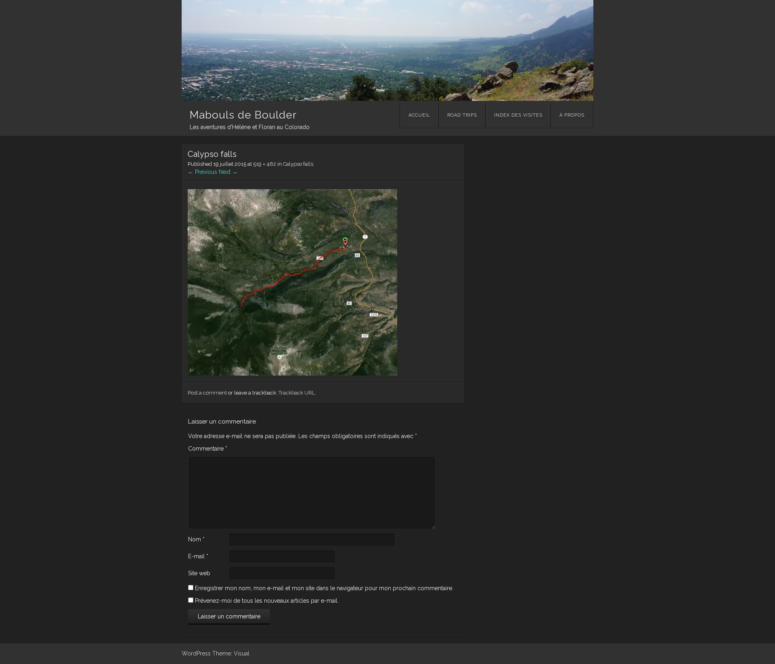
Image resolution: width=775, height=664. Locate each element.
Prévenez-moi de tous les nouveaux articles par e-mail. (267, 600)
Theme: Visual (230, 653)
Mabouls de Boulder (243, 115)
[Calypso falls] (292, 373)
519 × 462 (264, 164)
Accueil (419, 115)
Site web (199, 573)
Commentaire (207, 448)
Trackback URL (297, 393)
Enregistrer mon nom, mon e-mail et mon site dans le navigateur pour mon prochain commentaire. (324, 588)
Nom (196, 539)
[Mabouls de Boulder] (387, 99)
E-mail (198, 556)
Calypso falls (298, 164)
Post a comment (207, 393)
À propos (571, 115)
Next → (228, 172)
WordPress (196, 653)
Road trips (462, 115)
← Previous (202, 172)
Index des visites (518, 115)
